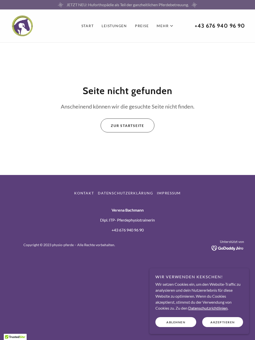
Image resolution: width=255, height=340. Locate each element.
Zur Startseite (127, 125)
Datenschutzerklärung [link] (125, 193)
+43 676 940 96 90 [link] (220, 25)
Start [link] (87, 26)
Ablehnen (175, 322)
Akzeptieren (222, 322)
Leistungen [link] (114, 26)
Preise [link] (142, 26)
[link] (22, 25)
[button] (165, 26)
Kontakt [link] (84, 193)
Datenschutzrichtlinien (208, 308)
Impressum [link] (169, 193)
